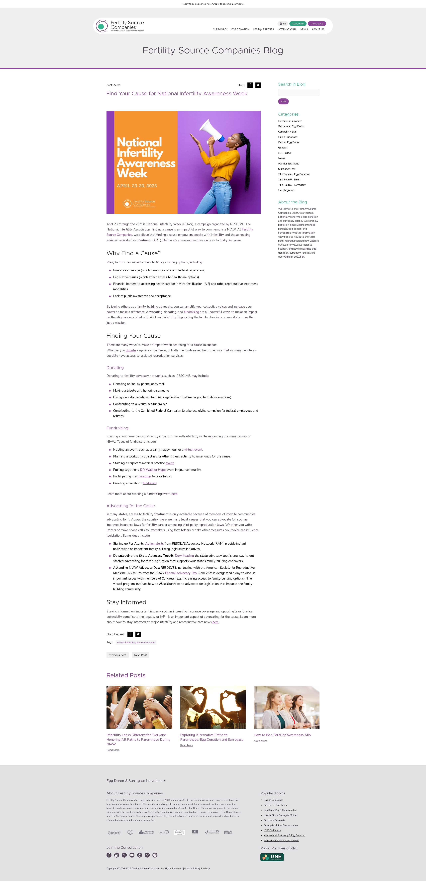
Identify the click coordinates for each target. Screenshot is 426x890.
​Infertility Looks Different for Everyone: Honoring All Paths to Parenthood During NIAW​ (138, 739)
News (304, 29)
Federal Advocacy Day (181, 573)
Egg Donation (240, 29)
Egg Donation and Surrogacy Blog (281, 840)
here (174, 494)
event (170, 463)
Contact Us (317, 24)
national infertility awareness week (136, 642)
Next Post (140, 655)
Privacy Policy (191, 868)
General (282, 147)
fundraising (191, 312)
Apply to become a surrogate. (228, 3)
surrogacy (139, 808)
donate (131, 350)
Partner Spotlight (288, 163)
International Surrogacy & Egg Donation (284, 835)
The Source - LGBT (289, 179)
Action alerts (154, 543)
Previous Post (117, 655)
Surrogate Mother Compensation (281, 825)
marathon (144, 476)
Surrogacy (220, 29)
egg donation (122, 808)
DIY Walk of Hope (153, 470)
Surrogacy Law (286, 169)
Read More (112, 750)
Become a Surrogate (290, 121)
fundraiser (149, 483)
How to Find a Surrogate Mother (280, 815)
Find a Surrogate (287, 137)
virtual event (193, 449)
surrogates (149, 820)
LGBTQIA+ (284, 153)
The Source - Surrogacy (292, 185)
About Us (318, 29)
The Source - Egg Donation (294, 174)
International (287, 29)
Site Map (205, 868)
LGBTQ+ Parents (263, 29)
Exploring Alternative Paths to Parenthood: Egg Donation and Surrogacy (211, 737)
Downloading (184, 556)
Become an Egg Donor (291, 126)
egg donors (132, 820)
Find (283, 101)
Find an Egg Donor (289, 142)
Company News (287, 132)
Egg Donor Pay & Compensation (280, 810)
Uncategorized (286, 190)
